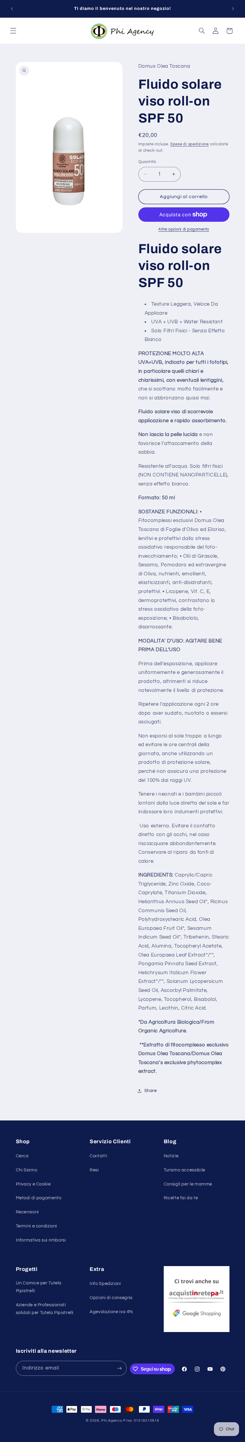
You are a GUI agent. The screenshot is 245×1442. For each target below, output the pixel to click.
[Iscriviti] (119, 1368)
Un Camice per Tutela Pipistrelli (39, 1287)
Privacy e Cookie (33, 1184)
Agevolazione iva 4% (111, 1312)
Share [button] (150, 1090)
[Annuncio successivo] (233, 8)
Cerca (22, 1156)
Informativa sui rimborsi (41, 1240)
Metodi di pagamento (39, 1198)
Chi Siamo (26, 1170)
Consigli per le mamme (188, 1184)
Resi (94, 1170)
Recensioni (27, 1212)
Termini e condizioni (36, 1226)
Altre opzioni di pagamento (183, 229)
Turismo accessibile (184, 1170)
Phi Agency (111, 1420)
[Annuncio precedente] (12, 8)
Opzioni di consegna (111, 1297)
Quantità (147, 162)
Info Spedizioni (105, 1283)
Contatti (98, 1156)
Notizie (171, 1156)
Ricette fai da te (181, 1198)
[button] (13, 31)
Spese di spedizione (189, 144)
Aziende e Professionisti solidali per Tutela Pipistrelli (45, 1309)
